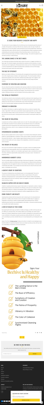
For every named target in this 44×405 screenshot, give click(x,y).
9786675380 (3, 388)
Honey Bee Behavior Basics (28, 367)
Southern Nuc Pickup (25, 400)
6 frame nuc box (13, 221)
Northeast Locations (5, 375)
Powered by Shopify (4, 403)
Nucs (2, 369)
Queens (2, 371)
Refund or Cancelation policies (7, 381)
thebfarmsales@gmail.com (6, 387)
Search (2, 367)
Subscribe (34, 353)
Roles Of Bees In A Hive (27, 369)
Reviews (2, 379)
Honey (2, 373)
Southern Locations (5, 377)
